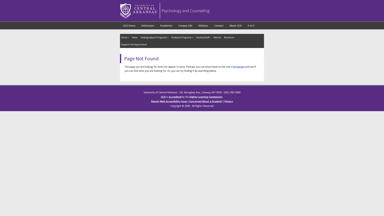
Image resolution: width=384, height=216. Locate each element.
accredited (175, 97)
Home (125, 37)
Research (229, 37)
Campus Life (185, 25)
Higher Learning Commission (205, 97)
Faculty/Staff (203, 37)
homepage (238, 66)
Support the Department (134, 44)
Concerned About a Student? (206, 101)
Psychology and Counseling (185, 10)
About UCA (236, 25)
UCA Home (129, 25)
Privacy (229, 101)
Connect (219, 25)
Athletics (203, 25)
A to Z (251, 25)
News (135, 37)
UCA (163, 97)
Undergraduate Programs (154, 37)
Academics (166, 25)
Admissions (147, 25)
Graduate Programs (182, 37)
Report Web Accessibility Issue (169, 101)
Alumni (217, 37)
